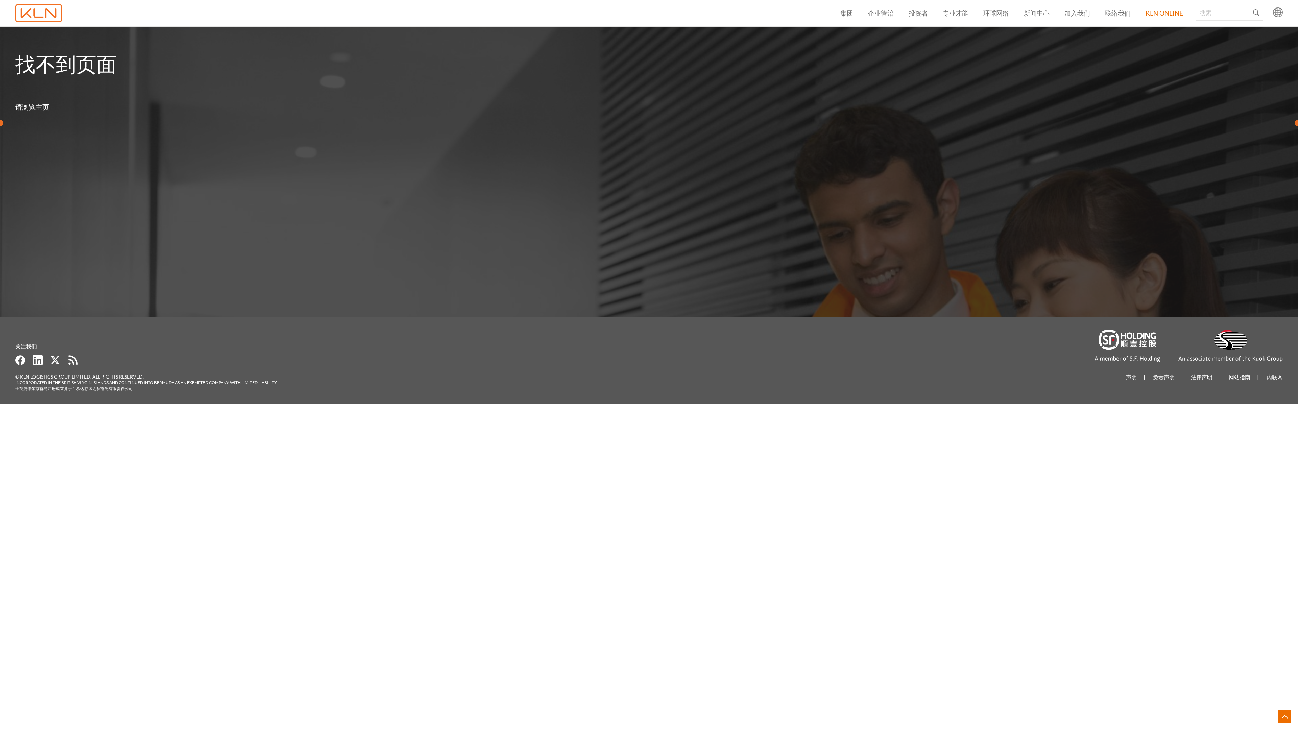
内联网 (1275, 377)
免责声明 (1164, 377)
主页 (42, 107)
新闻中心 (1037, 13)
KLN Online (1164, 13)
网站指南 (1239, 377)
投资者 (918, 13)
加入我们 (1077, 13)
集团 (846, 13)
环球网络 (996, 13)
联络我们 (1118, 13)
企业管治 (881, 13)
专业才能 (955, 13)
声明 (1131, 377)
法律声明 (1201, 377)
